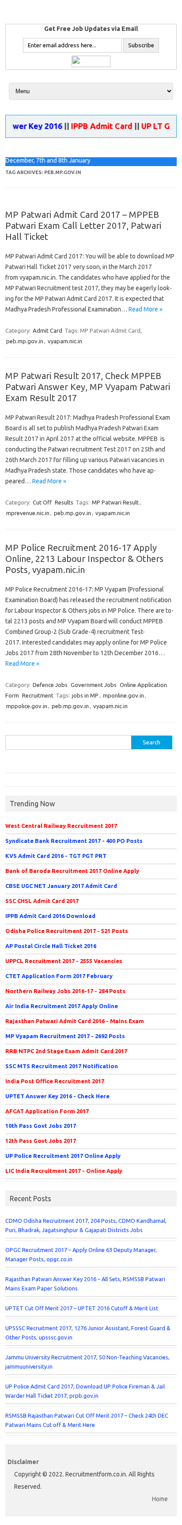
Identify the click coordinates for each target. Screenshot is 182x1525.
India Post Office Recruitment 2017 (54, 1081)
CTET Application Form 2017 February (59, 976)
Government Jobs (94, 685)
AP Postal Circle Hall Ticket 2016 (50, 946)
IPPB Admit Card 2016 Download (50, 916)
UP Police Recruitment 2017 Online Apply (63, 1156)
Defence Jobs (50, 685)
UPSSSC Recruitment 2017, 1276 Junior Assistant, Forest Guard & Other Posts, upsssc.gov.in (88, 1332)
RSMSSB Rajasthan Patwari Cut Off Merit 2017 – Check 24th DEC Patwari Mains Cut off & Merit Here (86, 1420)
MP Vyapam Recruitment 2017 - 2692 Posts (65, 1036)
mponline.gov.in (123, 695)
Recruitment (37, 695)
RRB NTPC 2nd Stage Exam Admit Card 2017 (66, 1051)
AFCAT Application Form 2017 (47, 1111)
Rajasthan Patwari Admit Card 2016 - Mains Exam (74, 1021)
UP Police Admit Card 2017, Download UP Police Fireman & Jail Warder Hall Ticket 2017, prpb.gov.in (85, 1391)
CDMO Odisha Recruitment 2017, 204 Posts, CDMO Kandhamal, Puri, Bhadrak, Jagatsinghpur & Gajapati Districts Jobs (86, 1225)
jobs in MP (85, 695)
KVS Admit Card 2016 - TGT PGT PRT (55, 856)
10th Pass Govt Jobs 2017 (40, 1126)
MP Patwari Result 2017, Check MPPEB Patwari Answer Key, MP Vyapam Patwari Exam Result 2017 (87, 387)
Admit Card (47, 330)
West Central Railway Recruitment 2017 (61, 826)
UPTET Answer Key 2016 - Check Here (57, 1096)
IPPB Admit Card (94, 125)
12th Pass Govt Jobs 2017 (40, 1141)
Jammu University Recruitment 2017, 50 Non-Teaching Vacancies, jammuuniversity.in (87, 1361)
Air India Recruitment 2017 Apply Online (61, 1006)
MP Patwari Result (115, 502)
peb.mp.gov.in (24, 341)
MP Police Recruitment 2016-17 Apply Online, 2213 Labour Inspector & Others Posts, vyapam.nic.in (84, 558)
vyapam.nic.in (65, 341)
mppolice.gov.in (26, 706)
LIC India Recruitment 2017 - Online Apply (63, 1171)
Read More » (146, 309)
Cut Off (42, 502)
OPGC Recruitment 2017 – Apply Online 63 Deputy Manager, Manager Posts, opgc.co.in (81, 1254)
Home (160, 1498)
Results (64, 502)
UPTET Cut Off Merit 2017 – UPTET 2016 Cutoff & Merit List (81, 1308)
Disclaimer (23, 1461)
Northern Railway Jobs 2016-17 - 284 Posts (65, 991)
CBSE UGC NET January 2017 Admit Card (61, 886)
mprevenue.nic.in (27, 513)
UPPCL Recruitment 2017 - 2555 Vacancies (63, 961)
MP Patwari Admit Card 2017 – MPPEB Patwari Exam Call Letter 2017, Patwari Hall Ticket (83, 225)
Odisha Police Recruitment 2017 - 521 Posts (66, 931)
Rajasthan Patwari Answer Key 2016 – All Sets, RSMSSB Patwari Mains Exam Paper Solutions (85, 1283)
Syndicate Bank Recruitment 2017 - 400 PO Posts (74, 841)
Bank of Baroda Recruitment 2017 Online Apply (72, 871)
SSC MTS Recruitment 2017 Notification (61, 1066)
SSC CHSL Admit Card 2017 (42, 901)
